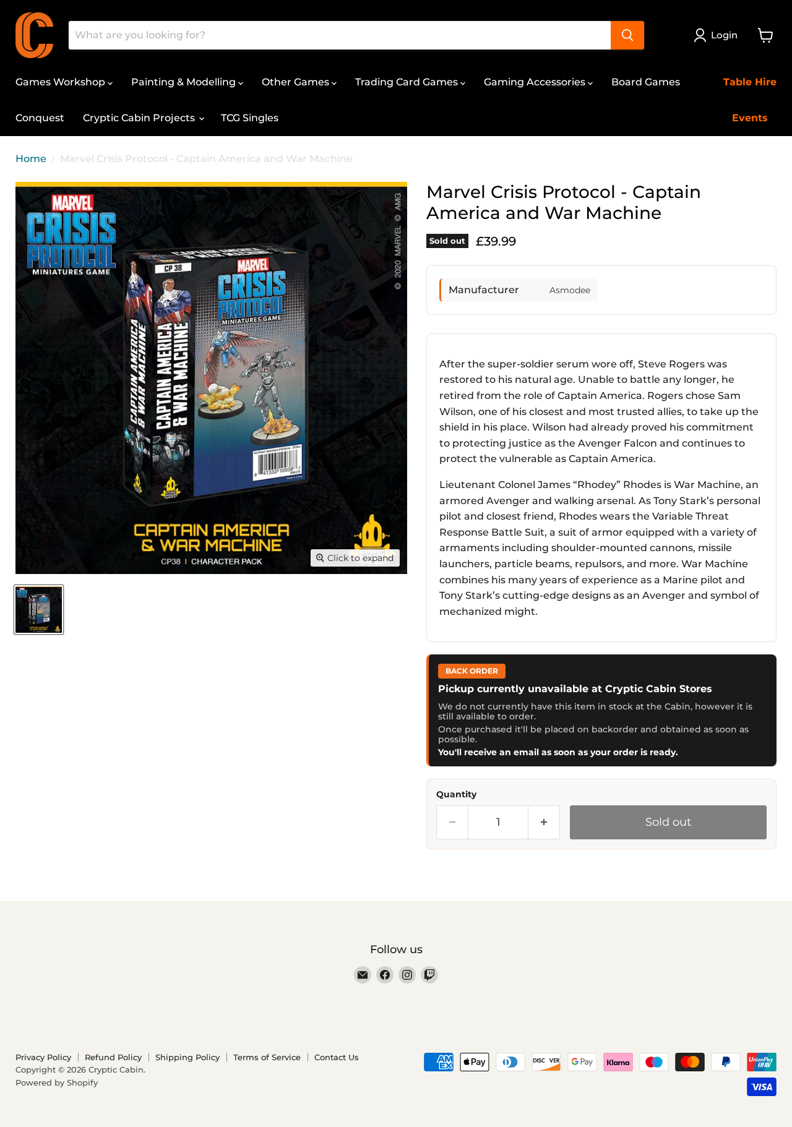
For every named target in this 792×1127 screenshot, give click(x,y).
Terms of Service (267, 1057)
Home (30, 159)
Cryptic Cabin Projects (140, 118)
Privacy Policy (43, 1057)
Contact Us (336, 1057)
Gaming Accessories (536, 82)
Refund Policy (113, 1057)
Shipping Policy (187, 1057)
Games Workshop (61, 82)
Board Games (645, 82)
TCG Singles (249, 118)
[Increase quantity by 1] (544, 822)
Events (750, 118)
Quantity (456, 794)
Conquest (39, 118)
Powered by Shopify (56, 1082)
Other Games (297, 82)
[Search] (627, 35)
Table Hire (750, 82)
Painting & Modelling (184, 82)
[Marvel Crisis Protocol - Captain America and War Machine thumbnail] (38, 609)
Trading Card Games (407, 82)
